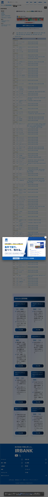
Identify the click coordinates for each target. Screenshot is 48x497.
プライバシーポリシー (29, 493)
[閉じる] (45, 237)
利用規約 (21, 493)
